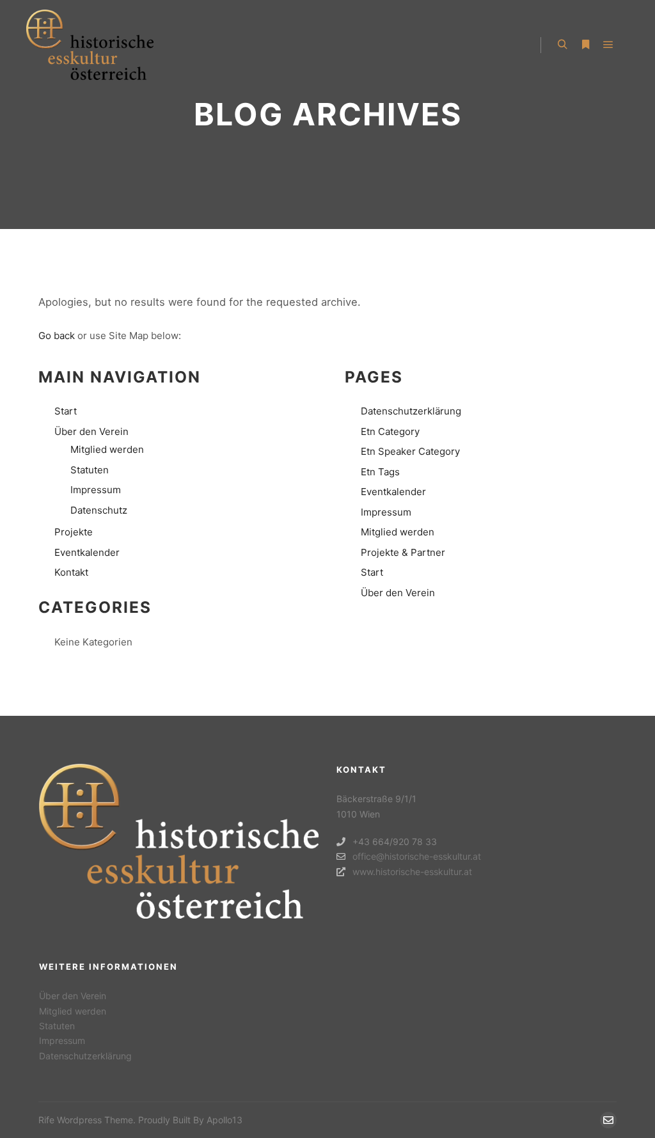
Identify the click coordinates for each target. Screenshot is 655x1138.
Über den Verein (91, 431)
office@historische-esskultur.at (416, 856)
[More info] (585, 44)
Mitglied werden (107, 449)
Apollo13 (224, 1119)
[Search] (562, 44)
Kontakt (71, 572)
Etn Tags (380, 472)
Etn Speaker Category (410, 451)
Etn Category (390, 431)
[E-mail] (608, 1120)
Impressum (95, 490)
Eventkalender (87, 552)
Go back (56, 335)
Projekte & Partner (403, 552)
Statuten (89, 470)
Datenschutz (98, 510)
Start (65, 411)
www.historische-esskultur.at (412, 871)
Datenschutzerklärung (411, 411)
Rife (46, 1119)
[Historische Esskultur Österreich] (90, 45)
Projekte (73, 532)
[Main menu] (608, 44)
